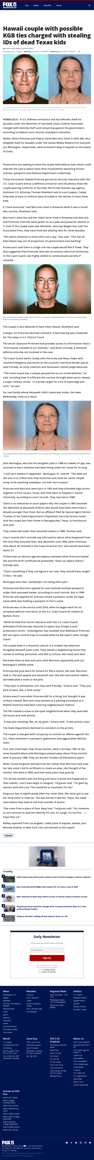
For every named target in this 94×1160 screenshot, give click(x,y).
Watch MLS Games (10, 1130)
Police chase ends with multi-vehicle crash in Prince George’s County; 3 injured (54, 877)
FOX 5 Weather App (34, 1009)
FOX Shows (7, 1048)
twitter (76, 1143)
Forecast (29, 995)
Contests (77, 1070)
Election (76, 1003)
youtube (67, 1143)
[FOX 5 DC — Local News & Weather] (11, 5)
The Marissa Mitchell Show (58, 1046)
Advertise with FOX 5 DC (81, 1046)
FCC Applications (80, 1076)
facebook (71, 1143)
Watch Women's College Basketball (10, 1123)
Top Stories (7, 1032)
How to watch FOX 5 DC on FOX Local (11, 1052)
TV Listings (7, 1042)
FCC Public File (79, 1073)
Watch (6, 1038)
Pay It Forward (32, 1048)
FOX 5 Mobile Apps (80, 1064)
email (90, 1143)
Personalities (78, 1058)
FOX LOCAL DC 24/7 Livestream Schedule (11, 1057)
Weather (31, 991)
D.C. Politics (78, 995)
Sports (5, 1014)
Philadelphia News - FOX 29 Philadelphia (58, 1001)
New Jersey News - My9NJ (57, 1006)
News (6, 991)
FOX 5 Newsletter (80, 1061)
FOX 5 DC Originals (55, 1040)
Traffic (29, 1000)
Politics (77, 991)
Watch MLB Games (10, 1105)
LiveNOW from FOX (11, 1045)
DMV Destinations (33, 1045)
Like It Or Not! (55, 1053)
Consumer (7, 1020)
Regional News (58, 991)
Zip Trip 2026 (31, 1056)
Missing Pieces (56, 1076)
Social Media (78, 1067)
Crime (5, 1012)
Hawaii (19, 52)
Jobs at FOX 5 (78, 1082)
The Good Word (56, 1068)
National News (9, 1009)
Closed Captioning (80, 1085)
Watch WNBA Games (11, 1127)
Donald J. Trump (79, 1009)
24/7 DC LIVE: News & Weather (12, 1004)
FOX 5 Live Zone (56, 1065)
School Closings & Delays (33, 1004)
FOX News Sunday (10, 1029)
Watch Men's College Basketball (11, 1117)
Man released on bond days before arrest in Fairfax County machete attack (52, 897)
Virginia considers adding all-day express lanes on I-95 (42, 916)
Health (5, 1023)
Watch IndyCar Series (11, 1114)
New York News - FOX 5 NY (59, 996)
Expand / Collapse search (89, 5)
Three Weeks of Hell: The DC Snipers (58, 1072)
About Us (78, 1038)
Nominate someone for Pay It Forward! (34, 1052)
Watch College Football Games (9, 1101)
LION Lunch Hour (33, 1042)
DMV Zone (54, 1050)
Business (6, 1017)
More (59, 5)
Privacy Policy (49, 969)
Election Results (79, 1006)
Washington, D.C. (10, 995)
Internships (77, 1079)
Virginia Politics (79, 1000)
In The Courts (55, 1062)
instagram (81, 1143)
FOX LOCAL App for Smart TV (81, 1051)
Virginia (6, 998)
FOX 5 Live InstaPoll (81, 1042)
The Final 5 (54, 1056)
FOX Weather (31, 1012)
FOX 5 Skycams (32, 998)
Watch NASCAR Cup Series (11, 1109)
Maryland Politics (80, 998)
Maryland (6, 1000)
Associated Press (9, 52)
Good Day (31, 1038)
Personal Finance (10, 1026)
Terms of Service (48, 972)
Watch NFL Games (10, 1097)
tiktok (85, 1143)
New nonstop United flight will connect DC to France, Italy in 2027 (47, 887)
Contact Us (77, 1055)
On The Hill (54, 1059)
